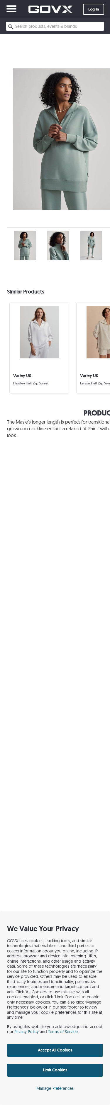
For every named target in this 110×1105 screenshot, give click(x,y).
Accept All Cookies (55, 1050)
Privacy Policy (26, 1031)
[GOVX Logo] (50, 9)
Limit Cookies (55, 1070)
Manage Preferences (55, 1088)
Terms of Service (63, 1031)
